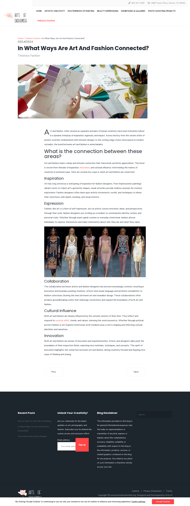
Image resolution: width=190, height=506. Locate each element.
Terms (169, 491)
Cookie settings (138, 501)
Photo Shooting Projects (162, 11)
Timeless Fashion (46, 20)
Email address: (63, 440)
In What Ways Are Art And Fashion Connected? (33, 428)
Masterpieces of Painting (81, 11)
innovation (85, 167)
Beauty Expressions (107, 11)
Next (136, 371)
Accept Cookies (163, 501)
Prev (53, 371)
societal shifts (62, 320)
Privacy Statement (152, 491)
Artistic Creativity (55, 11)
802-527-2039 (138, 3)
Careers (135, 491)
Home (39, 11)
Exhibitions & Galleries (133, 11)
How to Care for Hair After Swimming (34, 421)
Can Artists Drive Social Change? (32, 436)
